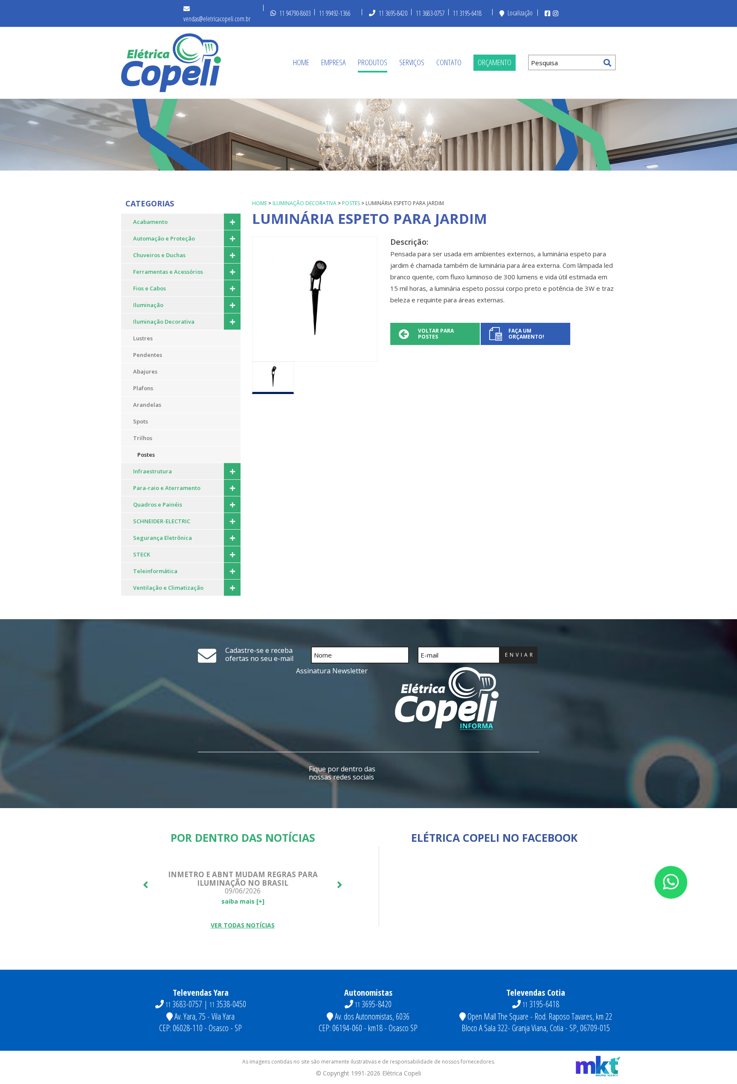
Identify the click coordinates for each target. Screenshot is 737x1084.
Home (301, 62)
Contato (448, 62)
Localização (520, 12)
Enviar (520, 654)
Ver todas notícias (243, 925)
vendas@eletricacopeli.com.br (216, 18)
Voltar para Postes (436, 333)
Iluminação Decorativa (305, 203)
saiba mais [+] (242, 901)
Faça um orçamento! (526, 333)
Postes (351, 203)
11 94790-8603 (294, 13)
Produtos (372, 62)
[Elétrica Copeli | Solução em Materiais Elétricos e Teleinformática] (171, 62)
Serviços (411, 62)
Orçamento (494, 62)
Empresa (333, 62)
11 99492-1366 (334, 13)
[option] (314, 299)
